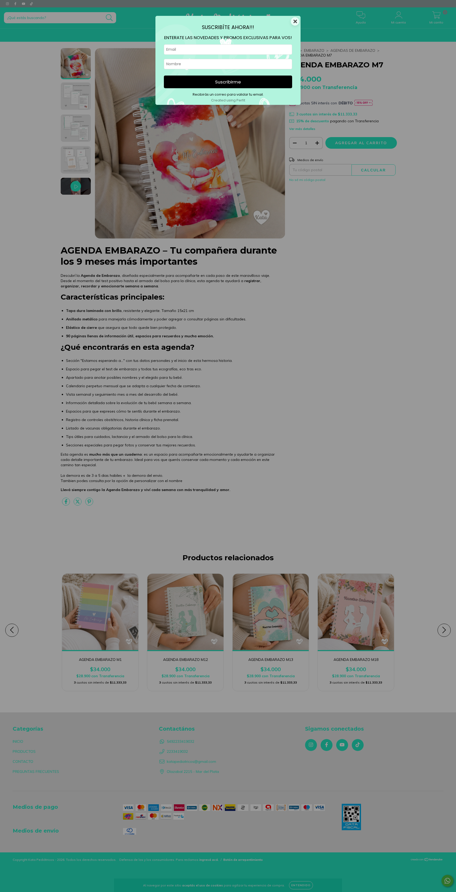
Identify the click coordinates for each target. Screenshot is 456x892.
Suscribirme (228, 82)
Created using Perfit (228, 100)
